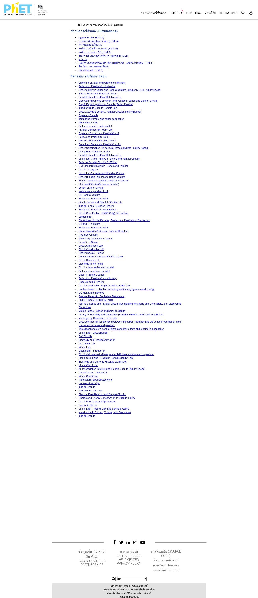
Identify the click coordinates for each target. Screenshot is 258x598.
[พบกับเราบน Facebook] (114, 542)
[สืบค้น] (243, 13)
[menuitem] (153, 14)
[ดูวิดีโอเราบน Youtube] (142, 542)
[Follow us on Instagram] (135, 542)
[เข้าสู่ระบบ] (251, 13)
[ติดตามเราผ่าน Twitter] (121, 542)
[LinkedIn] (128, 542)
